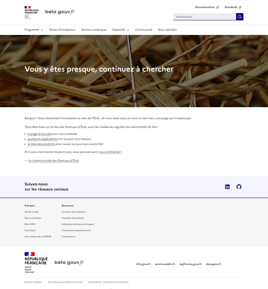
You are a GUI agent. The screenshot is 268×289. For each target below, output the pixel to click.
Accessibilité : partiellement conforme (108, 282)
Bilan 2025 (30, 224)
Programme (32, 30)
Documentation (205, 7)
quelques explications (43, 139)
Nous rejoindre (167, 30)
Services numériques (93, 30)
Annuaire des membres (74, 211)
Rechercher (239, 16)
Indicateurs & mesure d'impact (78, 224)
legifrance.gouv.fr (191, 264)
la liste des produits (41, 144)
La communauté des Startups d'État (53, 160)
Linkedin (227, 186)
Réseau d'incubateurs (62, 30)
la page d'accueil (39, 134)
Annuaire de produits (73, 218)
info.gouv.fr (143, 264)
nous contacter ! (110, 152)
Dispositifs (118, 30)
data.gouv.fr (213, 264)
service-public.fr (165, 264)
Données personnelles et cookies (65, 282)
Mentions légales (33, 282)
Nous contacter (33, 218)
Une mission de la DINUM (38, 236)
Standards (231, 7)
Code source (68, 236)
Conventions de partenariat (76, 230)
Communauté (143, 30)
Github (239, 186)
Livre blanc (30, 230)
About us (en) (31, 211)
